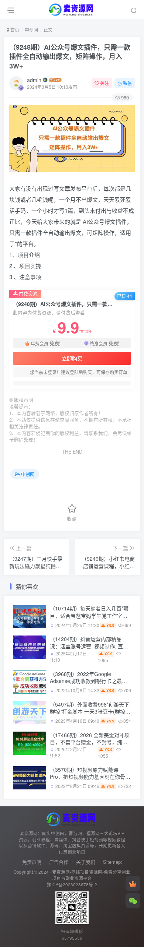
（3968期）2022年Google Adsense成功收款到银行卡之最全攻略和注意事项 (88, 681)
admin (34, 80)
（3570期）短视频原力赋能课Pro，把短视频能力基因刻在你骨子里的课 (90, 777)
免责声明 (31, 861)
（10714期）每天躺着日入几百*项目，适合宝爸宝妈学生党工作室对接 (89, 615)
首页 (14, 30)
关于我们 (85, 861)
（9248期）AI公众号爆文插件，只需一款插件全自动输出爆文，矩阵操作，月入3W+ (69, 56)
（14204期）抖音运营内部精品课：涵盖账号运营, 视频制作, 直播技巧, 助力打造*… (89, 646)
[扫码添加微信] (133, 900)
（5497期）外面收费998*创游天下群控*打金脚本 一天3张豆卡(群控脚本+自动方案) (90, 711)
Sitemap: (112, 861)
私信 (127, 83)
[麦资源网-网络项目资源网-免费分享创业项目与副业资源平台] (72, 818)
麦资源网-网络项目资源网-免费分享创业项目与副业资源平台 (91, 875)
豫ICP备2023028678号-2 (72, 884)
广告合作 (58, 861)
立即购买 (72, 358)
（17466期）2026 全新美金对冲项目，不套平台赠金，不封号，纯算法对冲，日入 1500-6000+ (90, 742)
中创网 (31, 30)
